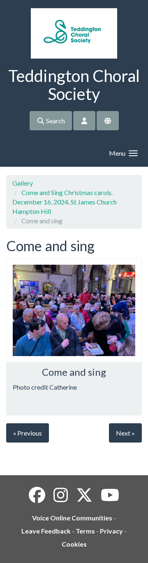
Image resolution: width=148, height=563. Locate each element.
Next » (125, 433)
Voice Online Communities (72, 518)
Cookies (74, 544)
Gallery (22, 183)
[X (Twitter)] (84, 495)
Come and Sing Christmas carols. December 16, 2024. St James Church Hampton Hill (64, 201)
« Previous (27, 433)
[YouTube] (110, 495)
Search (55, 121)
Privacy (111, 531)
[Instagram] (60, 495)
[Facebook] (37, 495)
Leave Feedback (46, 531)
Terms (85, 531)
